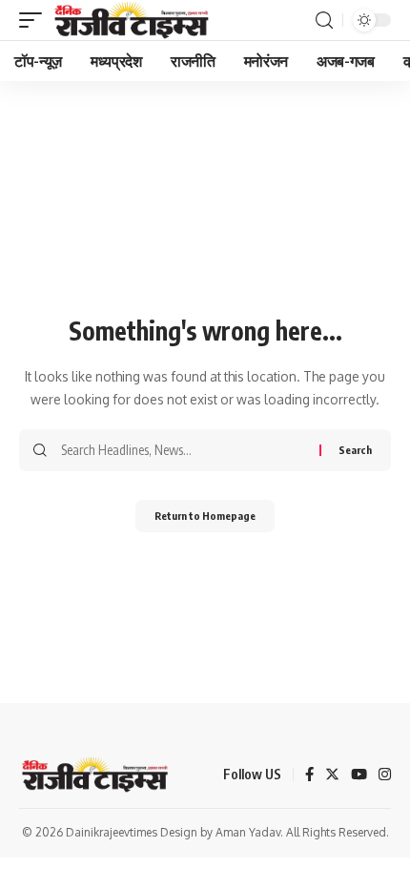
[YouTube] (359, 775)
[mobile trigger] (35, 20)
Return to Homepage (205, 515)
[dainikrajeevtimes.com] (133, 20)
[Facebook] (309, 775)
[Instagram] (385, 775)
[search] (324, 20)
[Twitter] (332, 775)
